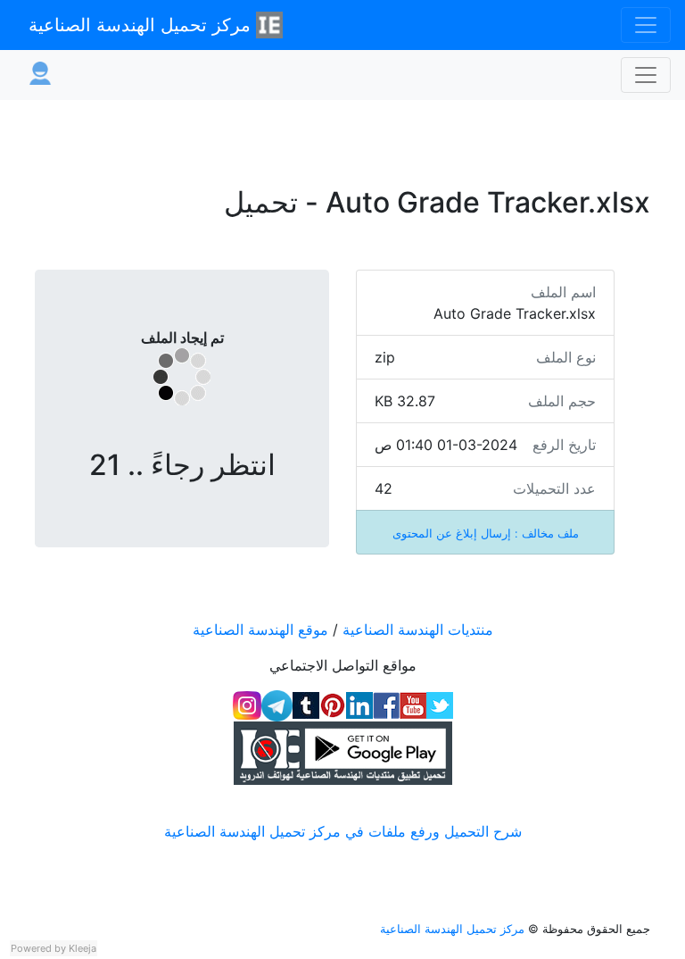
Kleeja (82, 948)
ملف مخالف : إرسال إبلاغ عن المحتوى (485, 533)
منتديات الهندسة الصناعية (417, 629)
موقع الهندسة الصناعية (260, 629)
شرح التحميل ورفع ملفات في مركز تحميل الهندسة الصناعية (343, 831)
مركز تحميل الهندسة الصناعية (142, 25)
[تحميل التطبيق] (342, 753)
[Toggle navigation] (646, 25)
